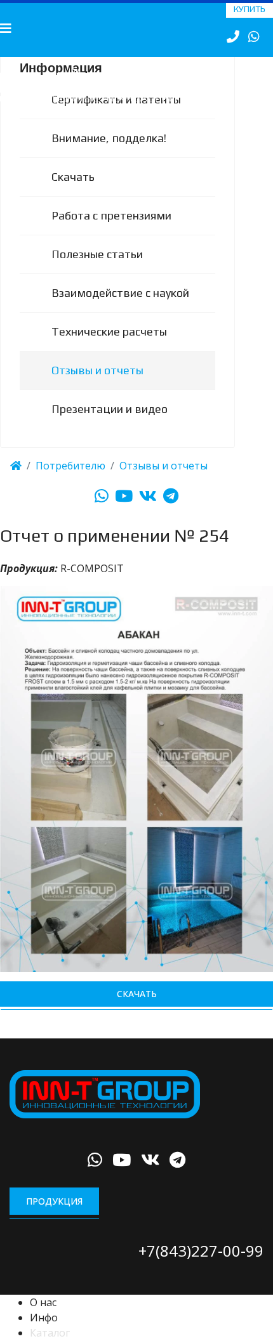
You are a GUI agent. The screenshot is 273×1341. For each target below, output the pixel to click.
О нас (43, 1319)
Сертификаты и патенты (116, 115)
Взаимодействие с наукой (120, 309)
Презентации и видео (109, 425)
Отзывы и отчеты (97, 386)
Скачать (73, 193)
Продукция (54, 1218)
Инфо (44, 1334)
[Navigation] (5, 28)
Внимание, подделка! (108, 154)
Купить (249, 9)
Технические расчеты (109, 348)
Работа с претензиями (111, 232)
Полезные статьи (97, 270)
